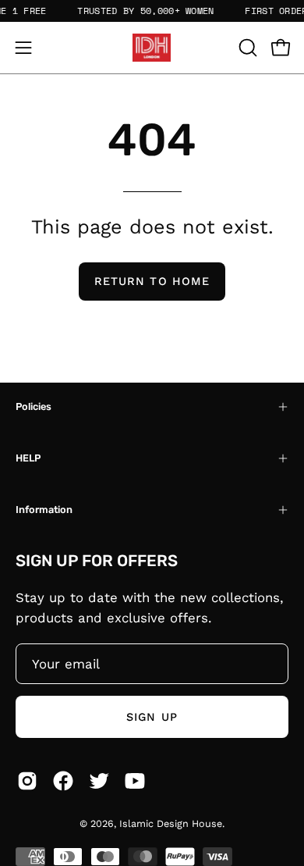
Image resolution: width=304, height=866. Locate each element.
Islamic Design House (170, 823)
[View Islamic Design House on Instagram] (27, 781)
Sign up (152, 717)
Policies (33, 406)
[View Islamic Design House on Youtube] (135, 781)
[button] (246, 48)
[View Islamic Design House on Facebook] (63, 781)
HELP (28, 458)
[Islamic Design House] (152, 48)
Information (44, 509)
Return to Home (152, 281)
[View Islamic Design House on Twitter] (99, 781)
